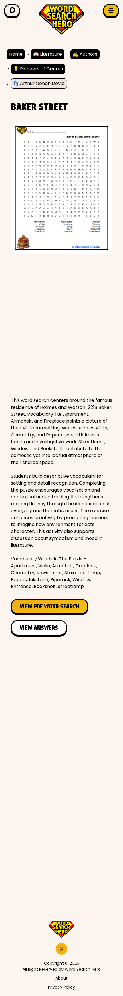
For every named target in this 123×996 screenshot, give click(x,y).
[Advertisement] (61, 325)
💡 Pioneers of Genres (38, 68)
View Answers (39, 627)
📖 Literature (47, 54)
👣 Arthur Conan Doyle (39, 83)
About (61, 978)
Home (16, 54)
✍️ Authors (85, 54)
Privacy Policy (61, 987)
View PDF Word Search (49, 606)
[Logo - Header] (61, 20)
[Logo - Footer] (61, 929)
